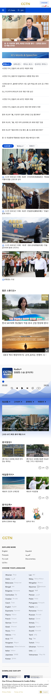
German (11, 622)
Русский (5, 559)
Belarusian (13, 582)
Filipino (10, 614)
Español (29, 551)
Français (5, 555)
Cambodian (11, 594)
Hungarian (12, 642)
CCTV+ (4, 563)
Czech (10, 602)
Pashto (33, 606)
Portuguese (36, 602)
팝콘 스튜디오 (8, 290)
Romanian (35, 610)
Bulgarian (12, 590)
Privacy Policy (6, 692)
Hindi (9, 638)
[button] (39, 467)
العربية (28, 555)
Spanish (35, 626)
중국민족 (6, 504)
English (5, 551)
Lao (32, 575)
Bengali (9, 586)
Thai (32, 638)
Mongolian (36, 582)
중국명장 (6, 442)
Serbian (34, 618)
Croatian (11, 598)
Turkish (34, 642)
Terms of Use (18, 692)
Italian (10, 650)
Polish (33, 598)
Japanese (11, 654)
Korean (10, 658)
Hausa (10, 630)
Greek (11, 626)
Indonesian (15, 646)
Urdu (32, 650)
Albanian (10, 575)
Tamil (33, 634)
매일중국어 (7, 474)
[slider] (3, 381)
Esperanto (12, 610)
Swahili (35, 630)
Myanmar (37, 586)
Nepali (33, 590)
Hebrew (10, 634)
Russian (35, 614)
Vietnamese (37, 654)
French (10, 618)
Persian (34, 594)
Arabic (10, 579)
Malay (36, 579)
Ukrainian (36, 646)
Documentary (31, 559)
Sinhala (34, 622)
